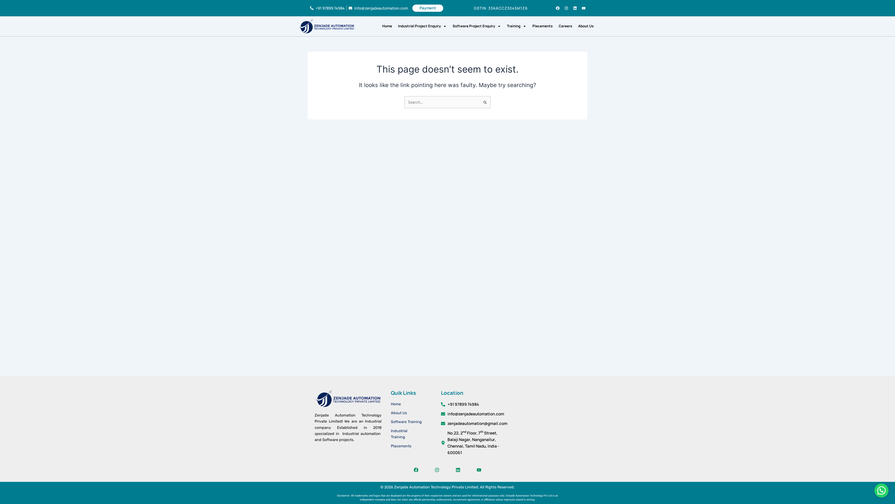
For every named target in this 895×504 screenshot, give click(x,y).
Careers (565, 26)
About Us (586, 26)
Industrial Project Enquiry (419, 26)
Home (387, 26)
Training (513, 26)
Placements (542, 26)
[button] (881, 490)
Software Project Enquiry (474, 26)
